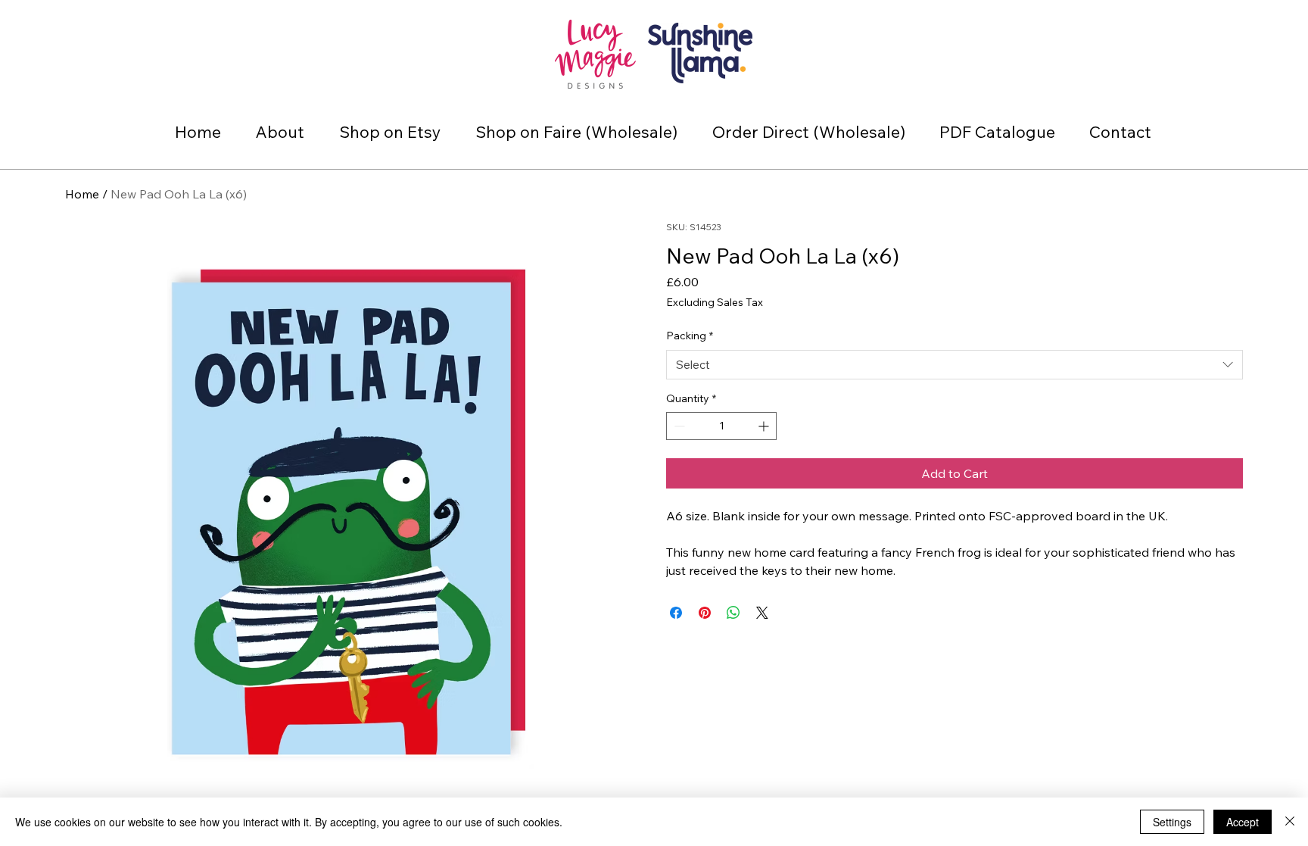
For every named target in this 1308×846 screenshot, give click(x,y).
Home (82, 193)
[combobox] (954, 364)
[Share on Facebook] (676, 613)
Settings (1172, 821)
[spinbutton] (721, 426)
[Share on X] (762, 613)
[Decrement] (677, 426)
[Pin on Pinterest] (705, 613)
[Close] (1290, 822)
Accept (1242, 821)
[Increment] (764, 426)
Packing (689, 335)
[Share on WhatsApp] (733, 613)
